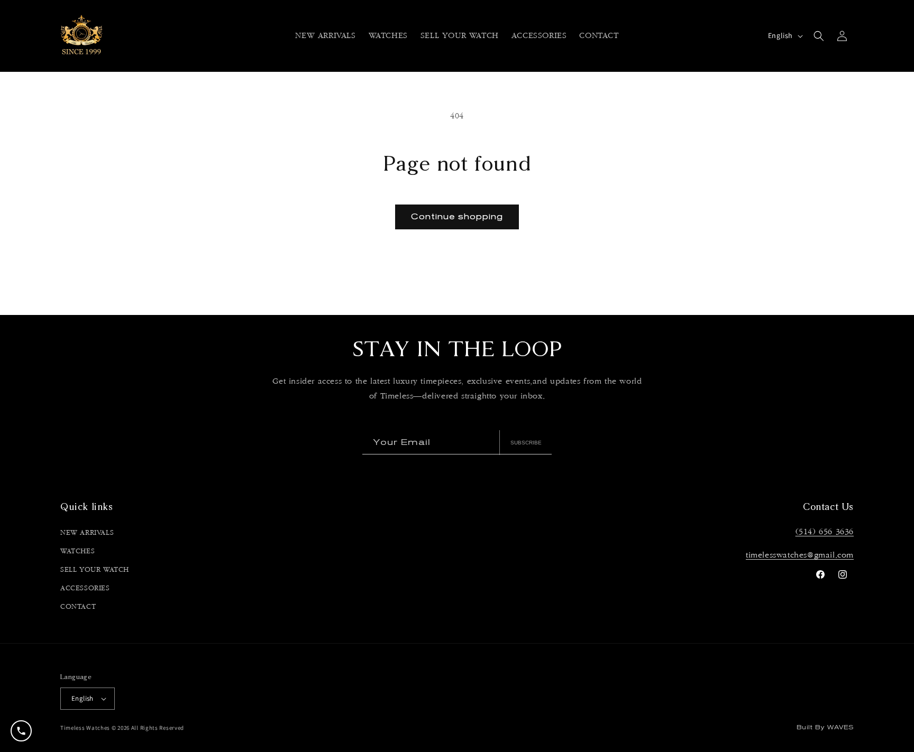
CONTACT (78, 606)
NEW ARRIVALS (87, 532)
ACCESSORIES (85, 588)
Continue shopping (457, 216)
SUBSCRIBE (526, 442)
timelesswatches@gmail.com (800, 555)
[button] (388, 37)
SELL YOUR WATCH (94, 569)
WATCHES (77, 551)
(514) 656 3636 (825, 531)
